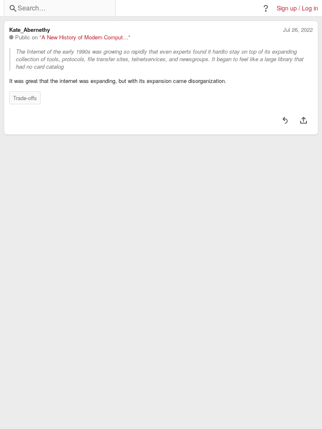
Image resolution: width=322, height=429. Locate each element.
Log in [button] (310, 8)
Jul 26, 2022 (298, 30)
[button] (266, 8)
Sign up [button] (287, 8)
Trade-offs (25, 98)
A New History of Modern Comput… (85, 37)
